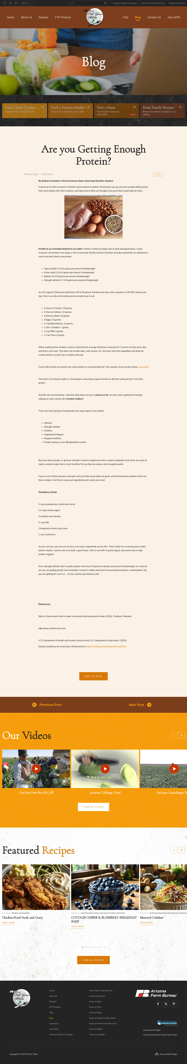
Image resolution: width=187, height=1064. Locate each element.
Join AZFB (174, 17)
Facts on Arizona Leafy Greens (102, 1018)
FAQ (125, 17)
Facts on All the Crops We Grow (103, 1023)
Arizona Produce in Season (125, 3)
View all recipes (93, 960)
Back (158, 174)
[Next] (181, 735)
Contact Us (154, 17)
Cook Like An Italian (151, 1030)
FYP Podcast (63, 17)
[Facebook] (4, 3)
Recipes (43, 17)
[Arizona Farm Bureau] (26, 3)
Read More (8, 922)
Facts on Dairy (95, 1012)
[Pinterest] (16, 3)
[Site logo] (20, 1012)
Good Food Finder (169, 1035)
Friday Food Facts (177, 3)
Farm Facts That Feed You (153, 3)
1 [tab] (82, 947)
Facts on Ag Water (97, 1034)
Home (10, 17)
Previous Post (50, 705)
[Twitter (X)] (10, 3)
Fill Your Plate (31, 1054)
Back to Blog (93, 676)
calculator (143, 367)
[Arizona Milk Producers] (167, 1023)
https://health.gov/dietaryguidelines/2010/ (106, 646)
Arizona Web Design (168, 1054)
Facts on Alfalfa (95, 1029)
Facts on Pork (95, 1007)
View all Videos (93, 807)
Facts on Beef (95, 1001)
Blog (138, 17)
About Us (26, 17)
